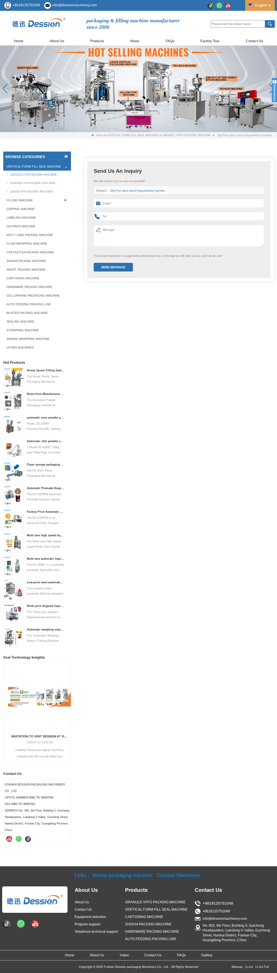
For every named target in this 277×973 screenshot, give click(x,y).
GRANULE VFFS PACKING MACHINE (186, 135)
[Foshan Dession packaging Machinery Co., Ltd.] (35, 899)
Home (18, 41)
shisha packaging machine (122, 875)
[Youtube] (228, 5)
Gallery (206, 955)
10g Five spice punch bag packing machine (137, 190)
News (134, 41)
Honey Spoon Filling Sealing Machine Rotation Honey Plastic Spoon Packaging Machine (45, 370)
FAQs (170, 41)
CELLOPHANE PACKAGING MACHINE (33, 295)
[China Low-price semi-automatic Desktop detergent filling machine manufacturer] (13, 589)
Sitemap (237, 966)
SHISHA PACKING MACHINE (26, 261)
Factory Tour (209, 41)
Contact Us (254, 41)
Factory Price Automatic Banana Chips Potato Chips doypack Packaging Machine (45, 511)
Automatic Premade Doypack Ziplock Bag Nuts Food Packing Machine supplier (45, 488)
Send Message (113, 267)
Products (97, 41)
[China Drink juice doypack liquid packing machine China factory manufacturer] (13, 613)
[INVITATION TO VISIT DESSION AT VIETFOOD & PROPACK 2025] (37, 696)
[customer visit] (138, 88)
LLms (249, 966)
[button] (131, 126)
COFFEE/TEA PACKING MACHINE (30, 252)
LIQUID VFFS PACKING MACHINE (31, 191)
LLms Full (262, 966)
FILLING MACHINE (19, 200)
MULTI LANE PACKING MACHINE (29, 235)
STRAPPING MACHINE (22, 330)
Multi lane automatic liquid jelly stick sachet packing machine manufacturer (45, 558)
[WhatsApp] (219, 5)
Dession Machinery (178, 875)
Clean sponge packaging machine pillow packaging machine (45, 464)
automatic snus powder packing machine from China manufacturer (45, 417)
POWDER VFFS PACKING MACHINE (32, 183)
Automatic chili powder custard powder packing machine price (45, 441)
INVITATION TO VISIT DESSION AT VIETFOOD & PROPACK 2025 (37, 736)
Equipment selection (90, 917)
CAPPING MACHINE (20, 209)
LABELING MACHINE (21, 217)
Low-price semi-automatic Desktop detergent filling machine (45, 582)
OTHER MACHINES (20, 347)
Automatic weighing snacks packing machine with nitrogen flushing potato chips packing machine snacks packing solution (45, 629)
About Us (57, 41)
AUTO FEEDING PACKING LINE (28, 304)
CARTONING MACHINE (22, 278)
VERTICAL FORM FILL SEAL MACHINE (132, 135)
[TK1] (210, 5)
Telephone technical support (96, 931)
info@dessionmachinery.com (74, 5)
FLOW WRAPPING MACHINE (26, 243)
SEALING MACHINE (20, 321)
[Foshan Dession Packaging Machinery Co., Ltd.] (39, 23)
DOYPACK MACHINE (20, 226)
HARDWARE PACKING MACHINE (29, 287)
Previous (5, 706)
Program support (87, 924)
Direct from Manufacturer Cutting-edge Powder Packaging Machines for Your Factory (45, 394)
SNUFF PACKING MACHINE (25, 269)
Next (69, 706)
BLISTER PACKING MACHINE (27, 313)
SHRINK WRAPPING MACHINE (28, 339)
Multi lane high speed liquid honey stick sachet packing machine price (45, 535)
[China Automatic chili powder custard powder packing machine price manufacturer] (13, 448)
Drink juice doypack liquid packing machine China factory (45, 606)
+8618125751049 (26, 5)
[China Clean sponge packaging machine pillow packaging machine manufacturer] (13, 472)
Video (124, 955)
